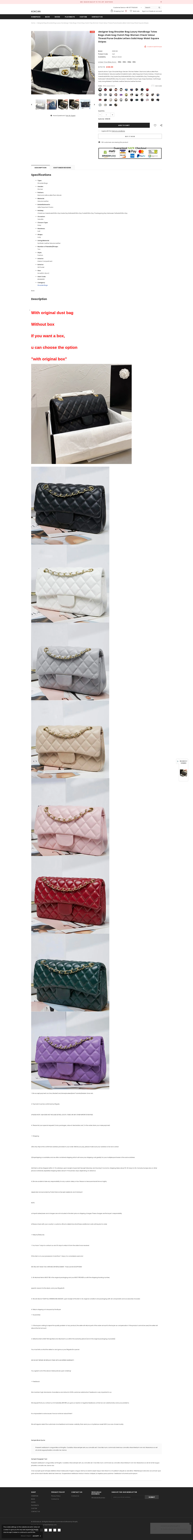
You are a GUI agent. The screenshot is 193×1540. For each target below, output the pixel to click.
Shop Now (109, 2)
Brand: (100, 51)
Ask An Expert (70, 116)
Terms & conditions (118, 131)
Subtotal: (101, 119)
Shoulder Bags (43, 285)
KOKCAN (35, 11)
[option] (63, 62)
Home (33, 23)
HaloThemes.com (50, 1525)
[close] (161, 2)
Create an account (155, 11)
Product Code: (103, 54)
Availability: (102, 57)
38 (102, 142)
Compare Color (87, 91)
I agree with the (106, 131)
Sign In (144, 11)
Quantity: (101, 111)
